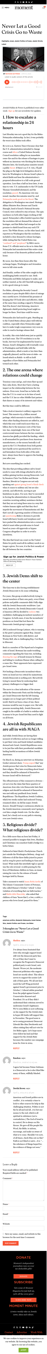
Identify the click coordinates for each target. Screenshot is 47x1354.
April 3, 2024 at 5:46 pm (23, 1092)
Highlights (5, 41)
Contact (9, 1332)
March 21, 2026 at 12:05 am (25, 1062)
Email (6, 1214)
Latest (4, 44)
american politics (9, 920)
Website (6, 1224)
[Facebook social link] (15, 2)
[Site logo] (23, 7)
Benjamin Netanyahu (23, 920)
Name (6, 1204)
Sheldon (16, 940)
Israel (12, 41)
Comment (8, 1178)
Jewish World (37, 41)
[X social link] (18, 2)
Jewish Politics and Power (16, 923)
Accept (23, 1350)
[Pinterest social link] (26, 2)
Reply (16, 1048)
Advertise (22, 1332)
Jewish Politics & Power (23, 41)
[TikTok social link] (31, 2)
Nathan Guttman (13, 74)
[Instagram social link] (20, 2)
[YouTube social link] (23, 2)
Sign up (11, 111)
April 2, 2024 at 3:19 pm (23, 945)
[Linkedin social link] (29, 2)
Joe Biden (29, 923)
